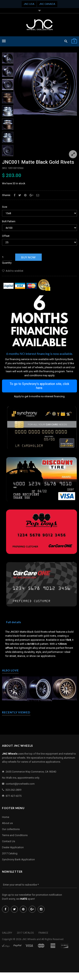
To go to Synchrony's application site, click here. (39, 386)
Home (5, 817)
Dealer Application (13, 847)
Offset (6, 235)
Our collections (11, 829)
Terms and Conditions (15, 835)
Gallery (7, 932)
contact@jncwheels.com (20, 783)
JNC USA (29, 3)
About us (7, 823)
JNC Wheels (29, 939)
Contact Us (8, 841)
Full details (13, 622)
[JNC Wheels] (39, 24)
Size (4, 206)
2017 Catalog (9, 853)
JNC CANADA (47, 3)
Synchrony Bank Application (18, 859)
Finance (43, 932)
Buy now (28, 257)
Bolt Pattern (8, 221)
